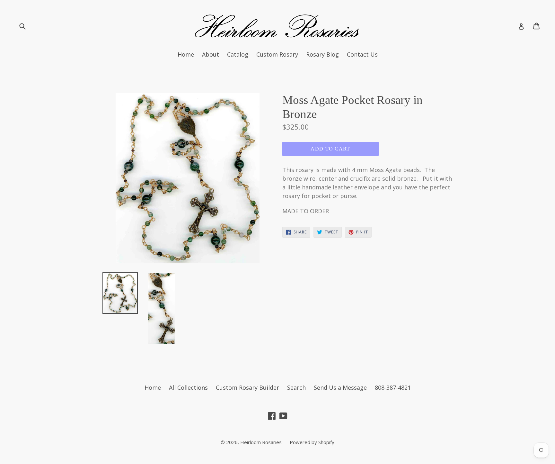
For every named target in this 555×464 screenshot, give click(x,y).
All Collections (188, 387)
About (210, 54)
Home (186, 54)
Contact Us (362, 54)
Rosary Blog (322, 54)
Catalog (237, 54)
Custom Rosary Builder (247, 387)
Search (296, 387)
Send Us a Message (340, 387)
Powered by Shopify (312, 442)
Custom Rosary (277, 54)
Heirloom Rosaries (261, 442)
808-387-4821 (393, 387)
